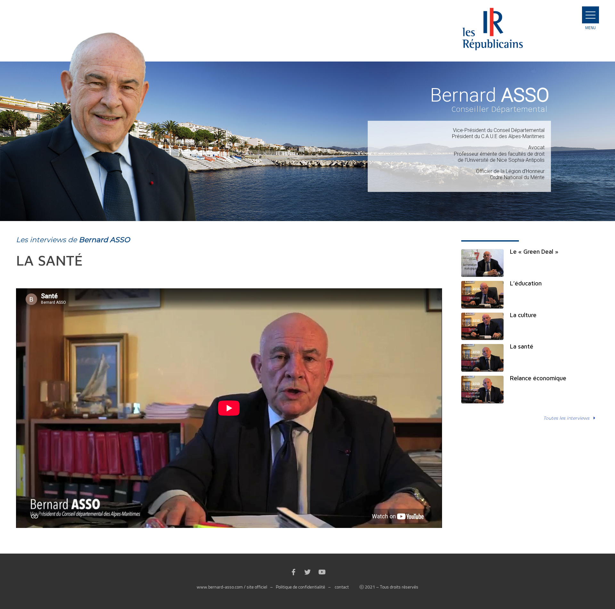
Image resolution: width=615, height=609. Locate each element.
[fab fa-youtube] (321, 573)
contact (342, 587)
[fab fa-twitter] (307, 573)
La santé (521, 346)
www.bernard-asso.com (220, 587)
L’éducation (526, 283)
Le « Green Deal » (534, 251)
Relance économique (538, 378)
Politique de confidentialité (300, 587)
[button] (590, 14)
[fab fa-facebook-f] (293, 573)
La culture (523, 314)
